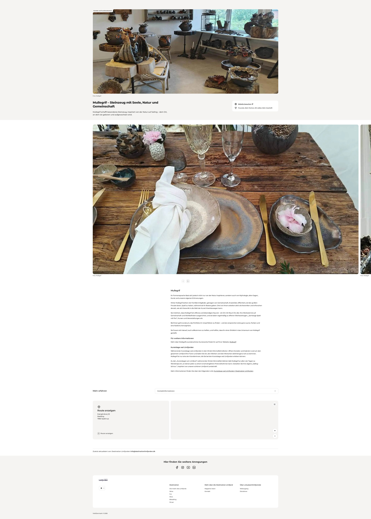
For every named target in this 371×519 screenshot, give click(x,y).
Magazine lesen (210, 489)
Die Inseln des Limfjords (177, 489)
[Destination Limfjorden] (103, 480)
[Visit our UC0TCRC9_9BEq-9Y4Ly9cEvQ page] (188, 467)
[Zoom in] (275, 430)
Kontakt (207, 491)
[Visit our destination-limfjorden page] (194, 467)
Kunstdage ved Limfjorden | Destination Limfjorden (233, 371)
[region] (224, 420)
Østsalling (172, 499)
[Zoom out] (275, 436)
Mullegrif (233, 342)
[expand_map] (274, 404)
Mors (171, 497)
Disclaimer (243, 491)
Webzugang (244, 489)
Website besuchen (244, 104)
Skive (171, 491)
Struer (171, 502)
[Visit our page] (177, 467)
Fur (170, 494)
